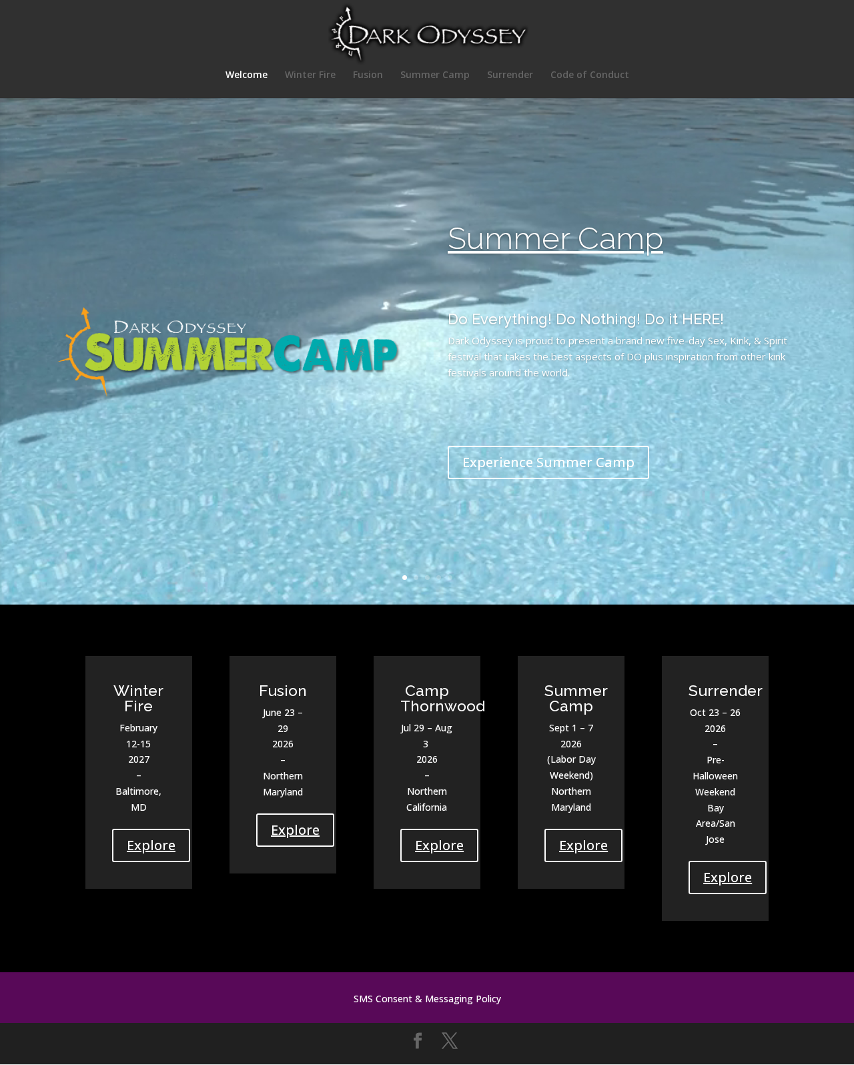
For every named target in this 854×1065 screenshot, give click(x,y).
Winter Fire (310, 75)
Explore (151, 845)
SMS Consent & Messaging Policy (427, 999)
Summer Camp (435, 75)
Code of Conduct (589, 75)
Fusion (368, 75)
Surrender (510, 75)
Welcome (247, 75)
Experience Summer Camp (548, 462)
